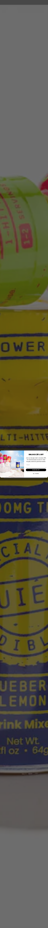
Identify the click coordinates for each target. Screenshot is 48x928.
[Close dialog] (46, 452)
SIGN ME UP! (36, 469)
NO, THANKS (36, 473)
